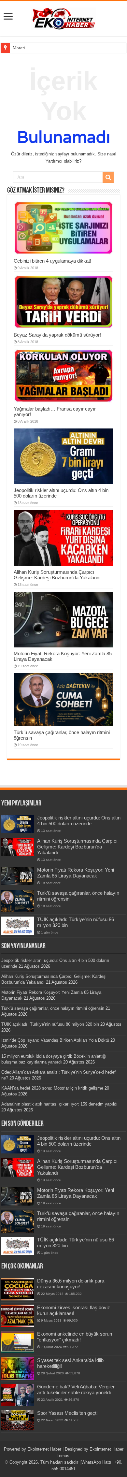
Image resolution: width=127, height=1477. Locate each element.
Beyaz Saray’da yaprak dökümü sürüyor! (57, 335)
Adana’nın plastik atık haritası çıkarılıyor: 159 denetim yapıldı (59, 1104)
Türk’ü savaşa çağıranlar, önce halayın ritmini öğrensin (52, 1008)
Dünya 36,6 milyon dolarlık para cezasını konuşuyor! (70, 1283)
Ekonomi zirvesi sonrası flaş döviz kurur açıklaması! (73, 1310)
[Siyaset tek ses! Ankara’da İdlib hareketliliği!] (17, 1368)
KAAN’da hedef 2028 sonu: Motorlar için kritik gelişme (52, 1088)
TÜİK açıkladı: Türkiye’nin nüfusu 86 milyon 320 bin (50, 1024)
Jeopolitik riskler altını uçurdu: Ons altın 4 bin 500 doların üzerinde (78, 820)
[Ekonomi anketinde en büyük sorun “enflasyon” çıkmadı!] (17, 1342)
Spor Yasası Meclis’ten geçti (67, 1413)
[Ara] (108, 177)
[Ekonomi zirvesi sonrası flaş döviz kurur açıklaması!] (17, 1316)
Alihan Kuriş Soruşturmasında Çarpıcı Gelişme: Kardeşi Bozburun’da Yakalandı (57, 574)
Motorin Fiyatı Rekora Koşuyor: (41, 47)
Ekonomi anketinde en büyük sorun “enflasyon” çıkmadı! (74, 1336)
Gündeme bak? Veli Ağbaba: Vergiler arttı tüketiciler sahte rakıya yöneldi (76, 1389)
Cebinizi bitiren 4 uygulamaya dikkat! (52, 261)
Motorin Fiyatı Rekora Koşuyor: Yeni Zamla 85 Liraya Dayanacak (75, 872)
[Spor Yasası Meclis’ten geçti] (17, 1420)
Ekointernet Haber (44, 1449)
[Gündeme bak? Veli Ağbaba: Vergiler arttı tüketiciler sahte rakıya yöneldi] (17, 1395)
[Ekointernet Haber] (63, 17)
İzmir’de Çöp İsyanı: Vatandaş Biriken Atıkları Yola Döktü (55, 1040)
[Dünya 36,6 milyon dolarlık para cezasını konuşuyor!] (17, 1289)
